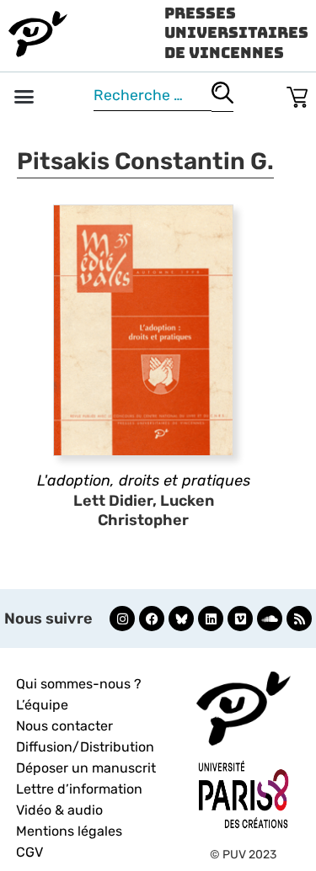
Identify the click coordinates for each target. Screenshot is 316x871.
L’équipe (42, 705)
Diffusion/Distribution (85, 747)
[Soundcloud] (269, 618)
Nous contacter (64, 726)
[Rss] (299, 618)
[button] (24, 97)
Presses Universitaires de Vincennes (236, 32)
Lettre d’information (79, 789)
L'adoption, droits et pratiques (143, 480)
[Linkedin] (210, 618)
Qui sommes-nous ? (79, 684)
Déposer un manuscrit (86, 768)
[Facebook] (151, 618)
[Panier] (297, 94)
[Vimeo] (240, 618)
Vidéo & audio (59, 810)
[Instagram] (122, 618)
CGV (29, 852)
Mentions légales (69, 831)
